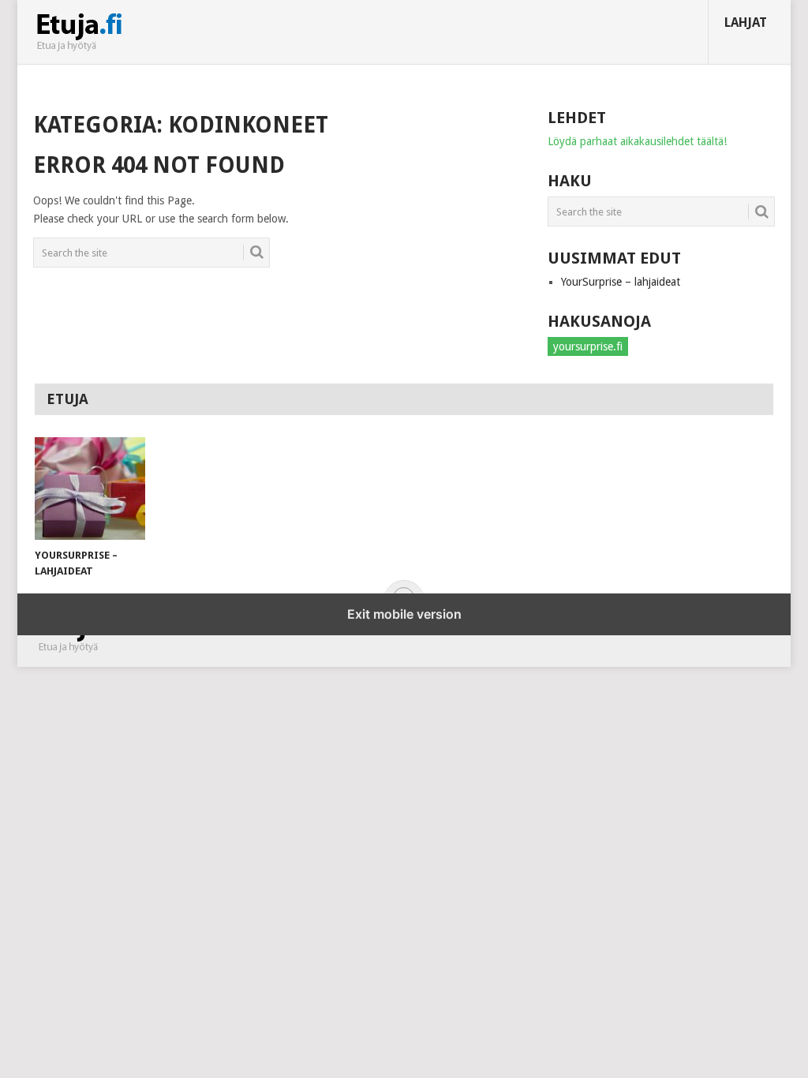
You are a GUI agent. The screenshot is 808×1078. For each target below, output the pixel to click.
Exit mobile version (404, 614)
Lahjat (745, 22)
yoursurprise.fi (588, 346)
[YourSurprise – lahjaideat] (90, 488)
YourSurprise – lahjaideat (620, 281)
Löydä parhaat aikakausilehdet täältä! (637, 141)
